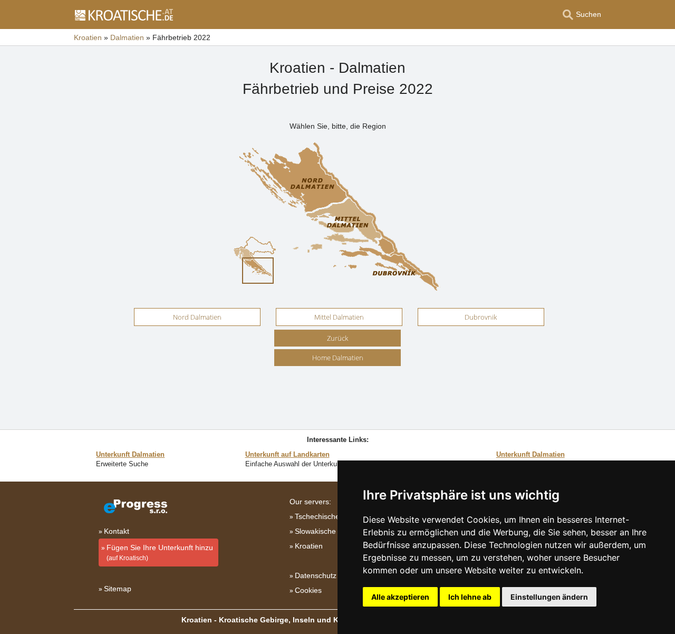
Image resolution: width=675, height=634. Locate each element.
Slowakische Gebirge (330, 531)
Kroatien (309, 546)
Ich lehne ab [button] (469, 596)
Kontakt (116, 531)
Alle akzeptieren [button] (400, 596)
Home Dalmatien (337, 357)
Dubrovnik (481, 317)
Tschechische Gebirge (332, 516)
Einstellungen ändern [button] (549, 596)
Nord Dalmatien (197, 317)
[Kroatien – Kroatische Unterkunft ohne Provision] (123, 15)
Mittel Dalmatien (339, 317)
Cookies (308, 590)
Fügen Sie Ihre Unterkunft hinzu (160, 552)
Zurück (337, 338)
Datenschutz (315, 575)
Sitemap (117, 588)
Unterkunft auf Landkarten (287, 454)
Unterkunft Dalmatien (130, 454)
